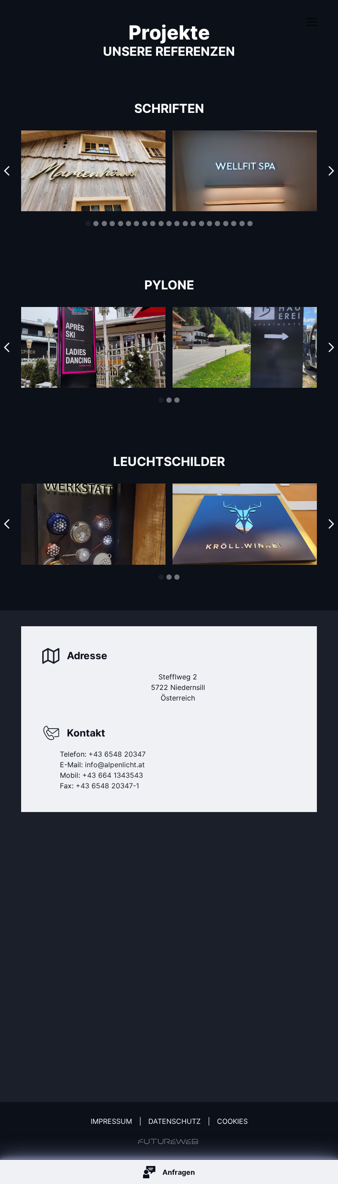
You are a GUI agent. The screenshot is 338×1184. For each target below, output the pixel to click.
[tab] (88, 223)
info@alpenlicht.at (115, 764)
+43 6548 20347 (117, 754)
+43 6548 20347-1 (107, 785)
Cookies (232, 1121)
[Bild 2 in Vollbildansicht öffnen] (93, 171)
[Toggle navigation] (311, 22)
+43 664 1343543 (112, 775)
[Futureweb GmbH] (168, 1141)
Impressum (111, 1121)
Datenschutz (174, 1121)
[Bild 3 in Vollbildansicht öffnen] (245, 171)
